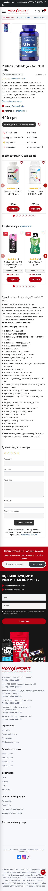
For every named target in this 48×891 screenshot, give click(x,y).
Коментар (8, 480)
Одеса (34, 878)
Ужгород (39, 880)
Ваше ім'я (7, 501)
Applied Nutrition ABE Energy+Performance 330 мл (13, 264)
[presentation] (3, 185)
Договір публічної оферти (12, 813)
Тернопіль (6, 875)
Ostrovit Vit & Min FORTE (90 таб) (35, 192)
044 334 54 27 (7, 758)
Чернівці (40, 872)
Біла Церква (32, 883)
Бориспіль (41, 883)
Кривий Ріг (12, 883)
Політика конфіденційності (12, 809)
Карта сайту (7, 789)
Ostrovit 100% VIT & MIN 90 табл (13, 192)
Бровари (6, 886)
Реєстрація (6, 805)
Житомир (42, 875)
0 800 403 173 (7, 754)
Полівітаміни (21, 111)
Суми (23, 880)
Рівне (27, 880)
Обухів (13, 886)
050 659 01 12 (7, 762)
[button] (4, 11)
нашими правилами (29, 535)
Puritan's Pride (17, 106)
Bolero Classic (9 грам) (35, 263)
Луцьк (33, 880)
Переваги (7, 459)
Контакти (6, 730)
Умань (4, 883)
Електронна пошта (11, 511)
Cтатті (4, 785)
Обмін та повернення (10, 742)
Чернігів (34, 875)
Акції (4, 777)
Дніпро (13, 872)
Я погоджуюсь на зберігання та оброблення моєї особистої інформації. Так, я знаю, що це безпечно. (23, 612)
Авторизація (7, 801)
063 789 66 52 (7, 766)
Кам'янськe (21, 886)
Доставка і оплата (9, 734)
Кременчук (21, 883)
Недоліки (7, 469)
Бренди (5, 781)
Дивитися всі (26, 226)
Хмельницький (17, 875)
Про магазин (7, 738)
